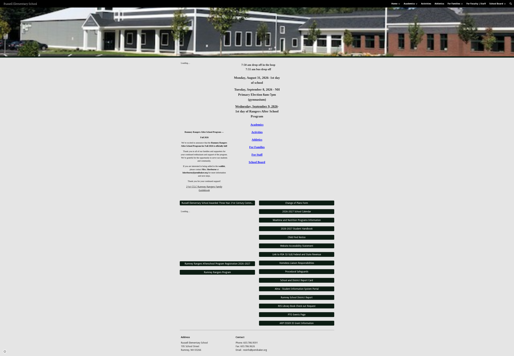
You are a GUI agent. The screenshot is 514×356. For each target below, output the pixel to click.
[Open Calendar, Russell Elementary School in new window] (329, 64)
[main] (204, 160)
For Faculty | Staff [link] (476, 3)
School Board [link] (496, 3)
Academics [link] (409, 3)
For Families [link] (454, 3)
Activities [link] (426, 3)
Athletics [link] (439, 3)
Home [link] (394, 3)
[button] (511, 4)
